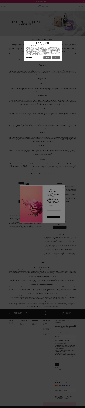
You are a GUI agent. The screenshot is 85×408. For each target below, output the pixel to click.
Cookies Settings (29, 57)
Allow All (56, 57)
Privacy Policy (46, 54)
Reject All (47, 57)
